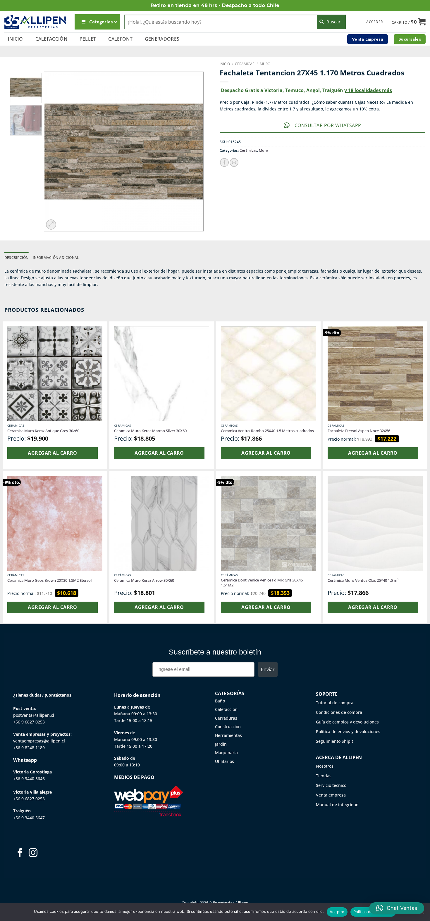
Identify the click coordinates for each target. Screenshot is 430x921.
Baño (220, 701)
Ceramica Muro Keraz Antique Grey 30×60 (43, 430)
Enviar (268, 669)
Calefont (120, 39)
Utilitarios (224, 761)
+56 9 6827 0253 (29, 722)
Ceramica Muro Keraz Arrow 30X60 (144, 580)
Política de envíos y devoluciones (348, 731)
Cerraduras (226, 718)
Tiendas (323, 775)
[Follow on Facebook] (20, 853)
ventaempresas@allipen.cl (39, 741)
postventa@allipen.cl (33, 715)
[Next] (193, 151)
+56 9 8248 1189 (29, 747)
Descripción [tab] (16, 257)
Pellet (88, 39)
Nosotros (324, 766)
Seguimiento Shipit (334, 741)
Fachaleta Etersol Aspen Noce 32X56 (359, 430)
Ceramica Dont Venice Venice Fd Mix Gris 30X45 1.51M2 (262, 583)
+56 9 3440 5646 (29, 778)
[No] (422, 913)
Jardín (221, 744)
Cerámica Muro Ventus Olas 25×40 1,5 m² (363, 580)
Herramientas (228, 735)
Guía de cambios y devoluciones (347, 722)
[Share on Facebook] (224, 162)
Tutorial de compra (334, 702)
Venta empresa (331, 795)
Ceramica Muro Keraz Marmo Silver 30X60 (150, 430)
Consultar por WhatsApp (328, 125)
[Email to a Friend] (234, 162)
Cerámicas (244, 63)
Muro (265, 63)
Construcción (228, 726)
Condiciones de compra (339, 712)
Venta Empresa (367, 39)
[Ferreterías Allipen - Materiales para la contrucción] (35, 21)
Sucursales (409, 39)
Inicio (15, 39)
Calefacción (51, 39)
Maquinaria (226, 752)
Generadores (162, 39)
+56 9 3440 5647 (29, 817)
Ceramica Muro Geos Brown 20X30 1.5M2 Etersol (49, 580)
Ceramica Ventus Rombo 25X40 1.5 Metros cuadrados (267, 430)
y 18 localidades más (368, 90)
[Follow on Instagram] (33, 853)
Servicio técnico (331, 785)
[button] (374, 21)
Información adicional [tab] (56, 257)
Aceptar (337, 911)
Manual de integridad (337, 804)
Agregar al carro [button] (52, 453)
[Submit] (331, 22)
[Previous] (54, 151)
